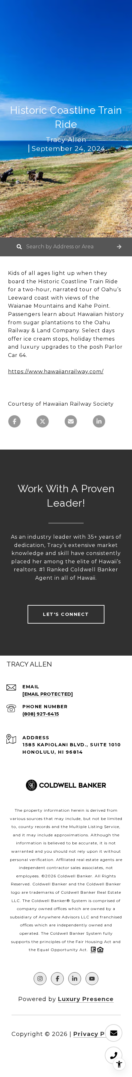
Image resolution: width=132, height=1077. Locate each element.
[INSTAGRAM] (40, 978)
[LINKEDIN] (74, 978)
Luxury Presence (86, 999)
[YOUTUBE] (92, 978)
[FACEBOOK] (57, 978)
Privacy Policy (97, 1034)
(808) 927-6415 (40, 714)
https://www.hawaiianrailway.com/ (55, 372)
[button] (119, 246)
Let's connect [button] (66, 614)
